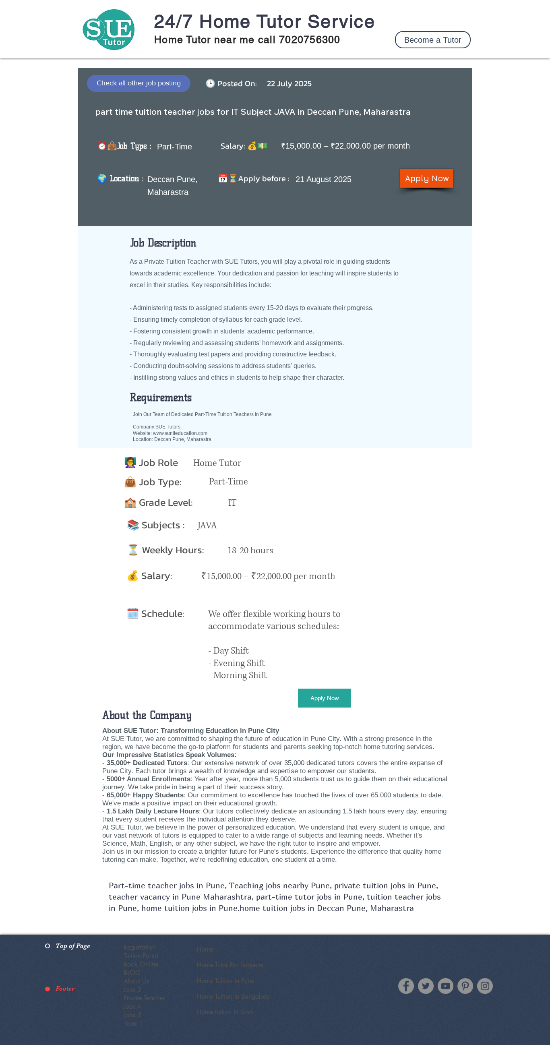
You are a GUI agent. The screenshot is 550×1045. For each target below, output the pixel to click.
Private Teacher (144, 998)
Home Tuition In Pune (225, 981)
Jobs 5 (132, 1015)
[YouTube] (445, 986)
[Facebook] (406, 986)
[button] (433, 39)
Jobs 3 (132, 989)
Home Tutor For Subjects (230, 965)
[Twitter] (426, 986)
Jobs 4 (132, 1006)
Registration (139, 947)
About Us (136, 981)
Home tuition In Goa (225, 1012)
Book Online (141, 964)
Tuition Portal (141, 956)
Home (205, 949)
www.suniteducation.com (180, 433)
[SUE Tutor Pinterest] (465, 986)
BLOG (132, 972)
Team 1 (134, 1023)
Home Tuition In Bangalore (233, 996)
